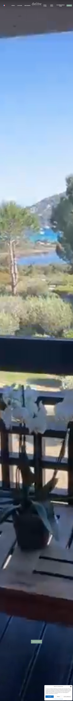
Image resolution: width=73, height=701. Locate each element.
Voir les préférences (67, 696)
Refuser (58, 696)
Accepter (49, 696)
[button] (70, 686)
